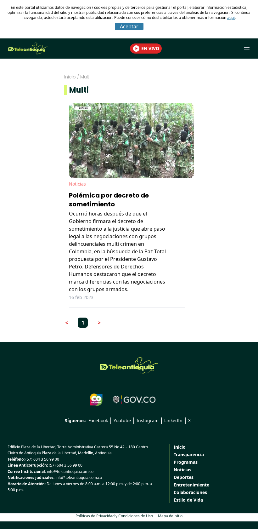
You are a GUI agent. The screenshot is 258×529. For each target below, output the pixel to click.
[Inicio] (129, 366)
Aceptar (129, 26)
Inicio (70, 77)
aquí (231, 17)
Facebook (98, 420)
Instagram (148, 420)
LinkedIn (173, 420)
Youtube (122, 420)
